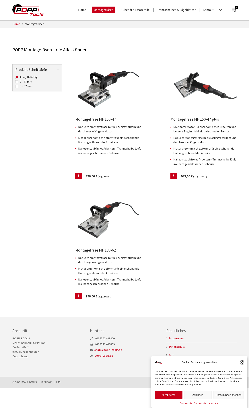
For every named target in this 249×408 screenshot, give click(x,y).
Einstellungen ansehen (228, 395)
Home (82, 10)
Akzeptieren (169, 395)
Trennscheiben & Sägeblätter (176, 10)
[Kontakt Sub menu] (220, 10)
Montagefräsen (103, 10)
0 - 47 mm (26, 82)
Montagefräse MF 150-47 (95, 119)
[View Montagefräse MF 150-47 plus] (203, 89)
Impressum (213, 403)
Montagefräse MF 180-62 (95, 250)
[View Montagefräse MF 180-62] (108, 219)
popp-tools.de (103, 356)
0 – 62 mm (26, 86)
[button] (242, 362)
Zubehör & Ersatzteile (135, 10)
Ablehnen (197, 395)
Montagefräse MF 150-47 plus (194, 119)
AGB (171, 355)
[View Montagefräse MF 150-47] (108, 89)
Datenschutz (186, 403)
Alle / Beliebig (29, 77)
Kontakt (208, 10)
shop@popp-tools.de (108, 350)
